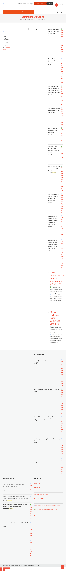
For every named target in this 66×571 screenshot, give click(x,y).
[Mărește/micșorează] (9, 568)
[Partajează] (4, 568)
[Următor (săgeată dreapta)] (4, 570)
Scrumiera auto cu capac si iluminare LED (6, 38)
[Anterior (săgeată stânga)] (1, 570)
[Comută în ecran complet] (6, 568)
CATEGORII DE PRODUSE (11, 12)
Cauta (50, 3)
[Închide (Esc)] (1, 568)
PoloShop (22, 19)
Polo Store (7, 47)
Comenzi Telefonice (28, 12)
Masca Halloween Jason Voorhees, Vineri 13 (55, 317)
